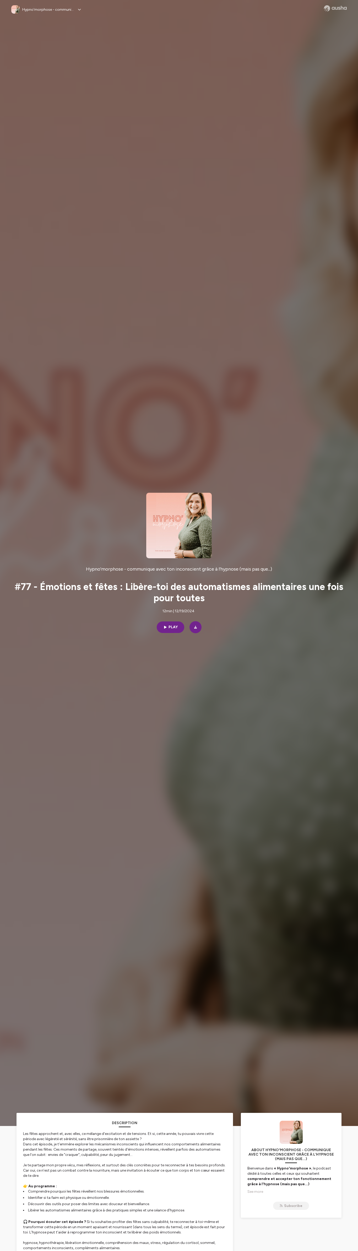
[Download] (195, 627)
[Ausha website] (335, 8)
